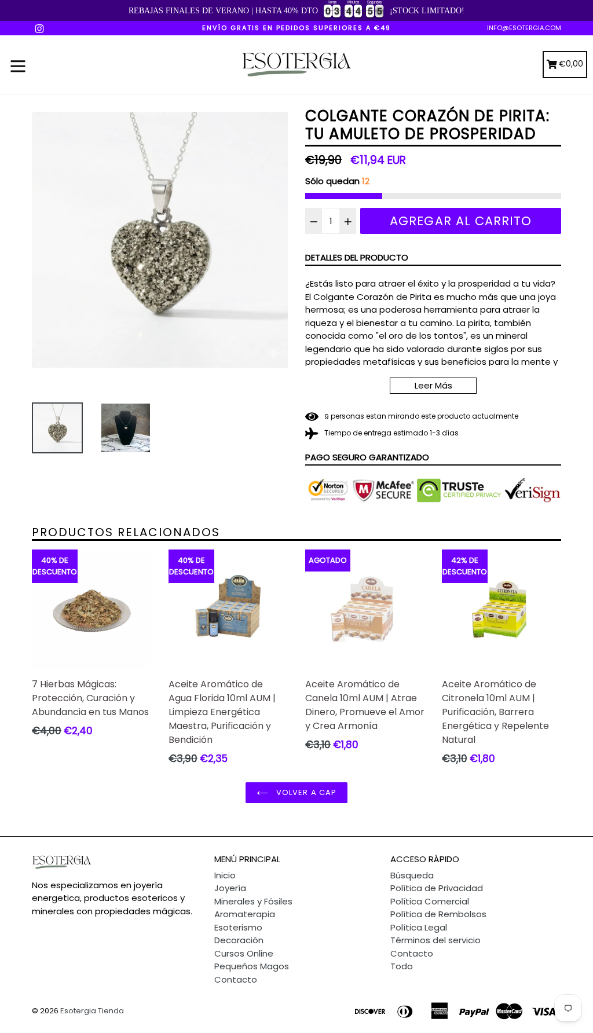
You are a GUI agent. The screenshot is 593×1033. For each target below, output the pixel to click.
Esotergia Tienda (92, 1010)
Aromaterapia (244, 914)
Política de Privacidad (436, 888)
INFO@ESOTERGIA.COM (524, 27)
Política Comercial (429, 901)
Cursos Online (243, 953)
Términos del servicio (435, 940)
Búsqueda (412, 875)
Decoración (238, 940)
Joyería (230, 888)
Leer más (433, 385)
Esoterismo (238, 927)
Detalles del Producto (356, 257)
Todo (401, 966)
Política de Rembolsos (438, 914)
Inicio (225, 875)
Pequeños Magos (251, 966)
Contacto (235, 979)
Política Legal (418, 927)
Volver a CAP (305, 792)
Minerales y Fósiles (253, 901)
